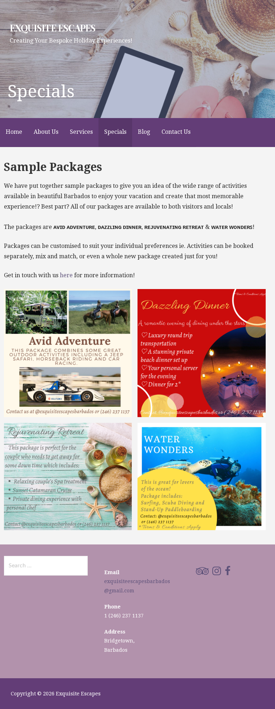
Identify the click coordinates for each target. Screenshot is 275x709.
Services (81, 131)
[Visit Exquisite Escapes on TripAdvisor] (202, 573)
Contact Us (175, 131)
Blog (144, 131)
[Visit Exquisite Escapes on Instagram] (216, 573)
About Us (46, 131)
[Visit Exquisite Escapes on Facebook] (228, 573)
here (66, 275)
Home (14, 131)
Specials (115, 131)
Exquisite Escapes (53, 27)
